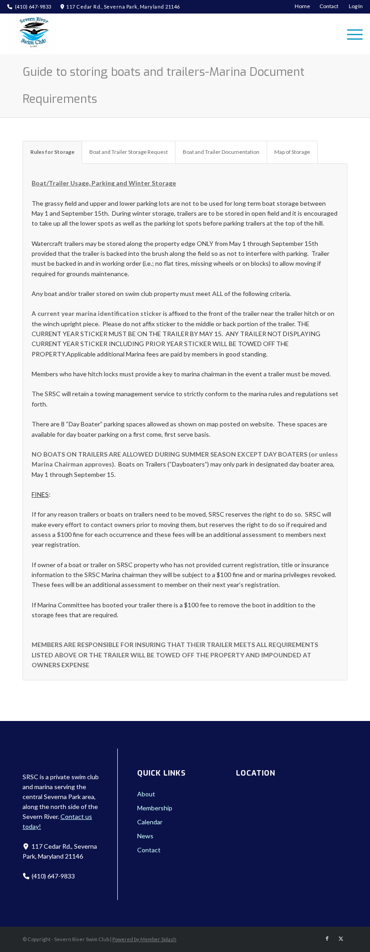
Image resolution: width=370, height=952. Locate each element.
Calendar (149, 822)
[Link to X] (340, 938)
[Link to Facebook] (327, 938)
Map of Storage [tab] (292, 151)
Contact (149, 850)
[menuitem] (302, 6)
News (145, 836)
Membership (154, 808)
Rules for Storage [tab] (52, 151)
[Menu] (350, 34)
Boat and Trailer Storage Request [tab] (128, 151)
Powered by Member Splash (144, 939)
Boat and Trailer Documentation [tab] (221, 151)
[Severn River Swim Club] (32, 34)
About (146, 794)
